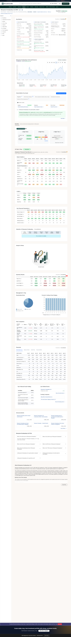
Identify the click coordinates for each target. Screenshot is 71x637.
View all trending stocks (59, 401)
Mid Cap (49, 11)
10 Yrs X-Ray (4, 23)
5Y (60, 62)
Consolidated (63, 19)
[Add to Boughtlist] (22, 10)
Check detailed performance (23, 106)
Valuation (4, 24)
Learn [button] (57, 6)
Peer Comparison (5, 30)
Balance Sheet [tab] (26, 349)
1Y (56, 62)
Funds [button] (27, 6)
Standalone (57, 19)
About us (10, 6)
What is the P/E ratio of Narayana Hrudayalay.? (26, 444)
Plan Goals (36, 6)
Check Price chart (54, 106)
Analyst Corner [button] (41, 6)
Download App (9, 0)
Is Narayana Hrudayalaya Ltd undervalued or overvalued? (51, 454)
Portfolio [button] (31, 6)
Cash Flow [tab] (33, 349)
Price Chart (46, 140)
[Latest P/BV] (64, 324)
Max (65, 62)
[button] (50, 7)
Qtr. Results (4, 28)
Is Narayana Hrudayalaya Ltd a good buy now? (26, 458)
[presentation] (65, 85)
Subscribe (63, 0)
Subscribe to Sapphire (44, 630)
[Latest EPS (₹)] (48, 324)
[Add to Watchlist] (20, 10)
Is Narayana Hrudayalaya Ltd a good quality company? (27, 453)
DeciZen (3, 21)
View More (63, 118)
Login (60, 3)
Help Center (58, 0)
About (3, 35)
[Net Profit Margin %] (54, 324)
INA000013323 (40, 635)
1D (47, 62)
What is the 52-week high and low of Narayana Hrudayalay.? (26, 448)
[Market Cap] (37, 324)
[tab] (19, 97)
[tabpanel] (41, 366)
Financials (4, 31)
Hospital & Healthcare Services (42, 11)
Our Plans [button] (14, 6)
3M (51, 62)
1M (49, 62)
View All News (63, 428)
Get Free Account (66, 3)
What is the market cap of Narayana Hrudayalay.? (52, 436)
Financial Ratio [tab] (39, 349)
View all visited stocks (60, 393)
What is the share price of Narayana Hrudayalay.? (26, 436)
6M (54, 62)
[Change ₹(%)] (32, 324)
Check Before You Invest (6, 19)
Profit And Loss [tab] (19, 349)
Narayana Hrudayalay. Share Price (6, 13)
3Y (58, 62)
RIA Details (47, 635)
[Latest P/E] (59, 324)
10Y (62, 62)
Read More (64, 484)
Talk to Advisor (54, 3)
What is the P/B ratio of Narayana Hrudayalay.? (52, 444)
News (3, 33)
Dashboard (19, 6)
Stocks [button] (24, 6)
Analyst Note (4, 26)
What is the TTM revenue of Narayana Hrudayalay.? (52, 447)
